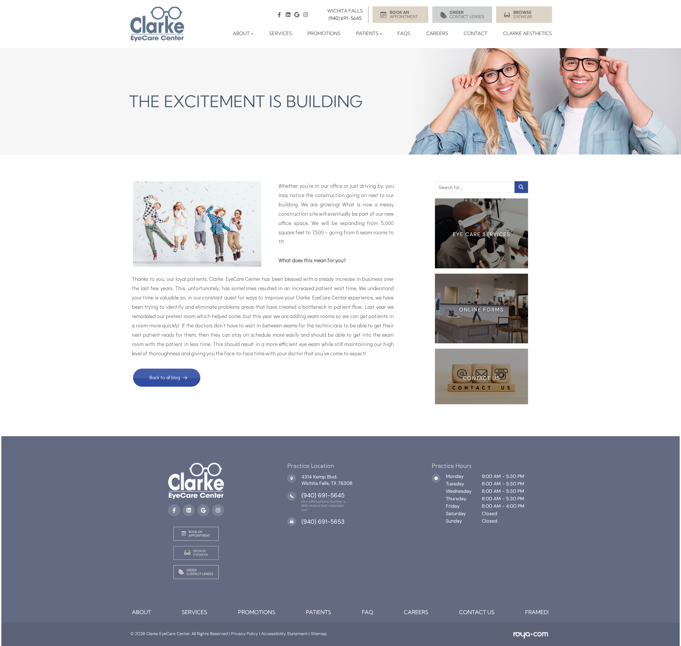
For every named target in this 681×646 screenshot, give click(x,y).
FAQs (403, 33)
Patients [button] (367, 33)
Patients (318, 612)
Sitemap (319, 633)
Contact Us (477, 612)
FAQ (367, 612)
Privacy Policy (244, 633)
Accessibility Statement (284, 633)
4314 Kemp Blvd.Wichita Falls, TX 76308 (326, 480)
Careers (437, 33)
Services (280, 33)
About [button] (241, 33)
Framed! (537, 612)
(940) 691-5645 (322, 495)
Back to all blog (164, 377)
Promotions (324, 33)
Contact (475, 33)
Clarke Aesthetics (527, 33)
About (141, 612)
